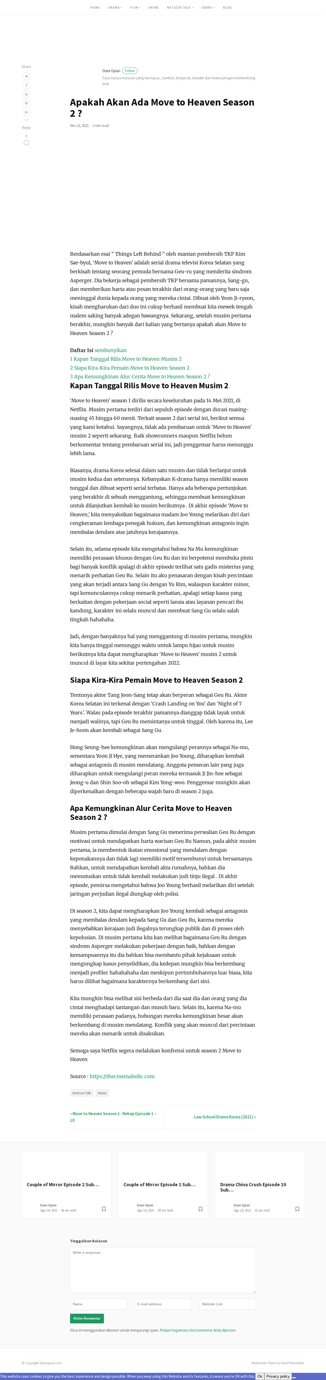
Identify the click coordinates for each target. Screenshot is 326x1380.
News (102, 1093)
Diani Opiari (118, 70)
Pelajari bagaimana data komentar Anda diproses (198, 1330)
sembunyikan (111, 350)
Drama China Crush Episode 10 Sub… (253, 1187)
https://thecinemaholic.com (121, 1076)
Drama (113, 7)
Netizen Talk (179, 7)
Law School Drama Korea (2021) (223, 1117)
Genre (206, 7)
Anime (153, 7)
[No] (294, 1377)
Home (95, 7)
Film (134, 7)
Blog (227, 7)
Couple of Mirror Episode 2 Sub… (63, 1184)
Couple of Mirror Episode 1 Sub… (160, 1184)
